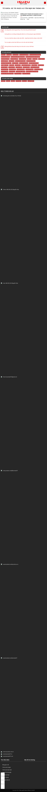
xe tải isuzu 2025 (19, 67)
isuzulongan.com (41, 58)
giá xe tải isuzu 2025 (14, 58)
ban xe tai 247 (9, 54)
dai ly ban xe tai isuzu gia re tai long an (33, 56)
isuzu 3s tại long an (22, 58)
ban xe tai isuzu (15, 54)
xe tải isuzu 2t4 (34, 65)
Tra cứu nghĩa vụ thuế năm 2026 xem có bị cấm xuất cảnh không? (19, 42)
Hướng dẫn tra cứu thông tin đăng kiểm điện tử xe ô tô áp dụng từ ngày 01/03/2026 (23, 34)
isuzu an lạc (29, 58)
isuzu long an (35, 58)
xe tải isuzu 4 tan (4, 67)
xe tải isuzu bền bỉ (26, 67)
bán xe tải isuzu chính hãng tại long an (18, 56)
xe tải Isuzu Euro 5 (4, 69)
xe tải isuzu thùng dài (29, 69)
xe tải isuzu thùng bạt (21, 69)
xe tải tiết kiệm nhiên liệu (20, 71)
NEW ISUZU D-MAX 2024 (33, 63)
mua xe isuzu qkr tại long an (20, 60)
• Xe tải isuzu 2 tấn (18, 73)
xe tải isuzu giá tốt (12, 69)
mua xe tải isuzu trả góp (23, 63)
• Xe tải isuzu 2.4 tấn (26, 73)
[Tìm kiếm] (45, 3)
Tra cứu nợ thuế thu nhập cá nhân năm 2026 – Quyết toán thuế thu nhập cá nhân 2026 (23, 38)
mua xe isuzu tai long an (30, 60)
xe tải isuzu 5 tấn (12, 67)
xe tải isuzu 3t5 (41, 65)
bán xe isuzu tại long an (5, 56)
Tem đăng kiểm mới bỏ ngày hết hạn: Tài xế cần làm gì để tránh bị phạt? (20, 29)
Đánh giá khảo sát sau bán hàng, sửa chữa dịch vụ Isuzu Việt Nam (19, 46)
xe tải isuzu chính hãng (35, 67)
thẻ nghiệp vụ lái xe (4, 65)
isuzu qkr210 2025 (4, 60)
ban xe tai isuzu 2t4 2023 (23, 54)
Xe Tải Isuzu (11, 65)
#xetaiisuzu (3, 54)
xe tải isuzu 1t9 (18, 65)
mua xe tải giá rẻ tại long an (6, 63)
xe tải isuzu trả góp (4, 71)
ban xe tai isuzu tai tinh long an (35, 54)
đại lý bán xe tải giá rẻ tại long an (32, 71)
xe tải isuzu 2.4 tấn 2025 (26, 65)
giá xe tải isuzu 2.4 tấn (5, 58)
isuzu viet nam (11, 60)
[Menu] (2, 3)
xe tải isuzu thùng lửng (38, 69)
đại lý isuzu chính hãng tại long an (7, 73)
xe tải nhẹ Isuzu (12, 71)
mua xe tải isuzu (15, 63)
